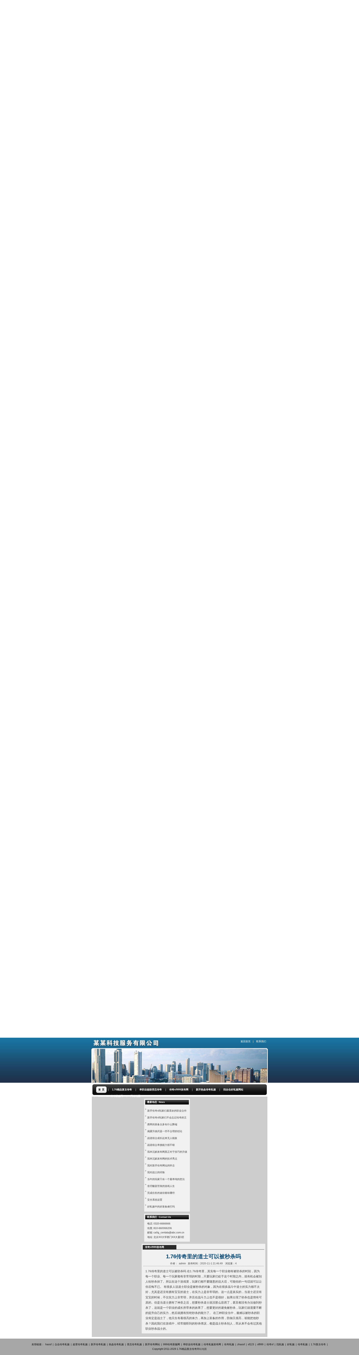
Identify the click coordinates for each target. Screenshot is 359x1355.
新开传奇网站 (152, 1344)
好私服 (291, 1344)
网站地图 (202, 1349)
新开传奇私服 (98, 1344)
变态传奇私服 (134, 1344)
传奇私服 (229, 1344)
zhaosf (241, 1344)
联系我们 (261, 1041)
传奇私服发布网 (212, 1344)
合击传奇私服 (62, 1344)
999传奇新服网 (171, 1344)
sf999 (260, 1344)
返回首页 (246, 1041)
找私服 (280, 1344)
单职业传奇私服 (191, 1344)
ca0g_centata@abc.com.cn (169, 1232)
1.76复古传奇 (318, 1344)
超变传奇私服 (80, 1344)
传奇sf (270, 1344)
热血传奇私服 (116, 1344)
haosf (48, 1344)
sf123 (251, 1344)
